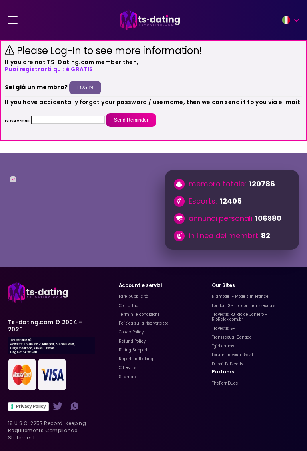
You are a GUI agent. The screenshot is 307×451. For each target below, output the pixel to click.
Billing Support (133, 350)
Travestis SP (223, 328)
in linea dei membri (223, 235)
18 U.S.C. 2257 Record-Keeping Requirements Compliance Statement (47, 430)
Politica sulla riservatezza (144, 323)
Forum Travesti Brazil (232, 354)
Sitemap (127, 376)
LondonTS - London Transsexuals (243, 305)
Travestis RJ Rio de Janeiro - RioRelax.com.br (239, 317)
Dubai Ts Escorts (227, 364)
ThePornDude (225, 383)
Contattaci (129, 305)
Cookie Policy (131, 332)
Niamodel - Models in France (240, 296)
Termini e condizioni (139, 314)
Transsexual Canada (232, 337)
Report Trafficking (136, 358)
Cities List (128, 367)
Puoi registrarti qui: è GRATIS (49, 69)
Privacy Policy (31, 406)
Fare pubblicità (133, 296)
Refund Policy (132, 341)
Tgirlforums (223, 346)
